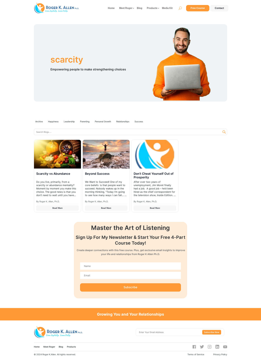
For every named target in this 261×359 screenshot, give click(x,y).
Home (111, 8)
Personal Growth (103, 121)
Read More (57, 208)
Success (139, 121)
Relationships (122, 121)
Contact (219, 8)
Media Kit (167, 8)
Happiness (53, 121)
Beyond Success (97, 173)
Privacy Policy (220, 354)
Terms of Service (195, 354)
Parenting (85, 121)
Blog (139, 8)
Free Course (198, 8)
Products (152, 8)
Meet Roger (125, 8)
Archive (39, 121)
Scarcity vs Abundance (53, 173)
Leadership (69, 121)
